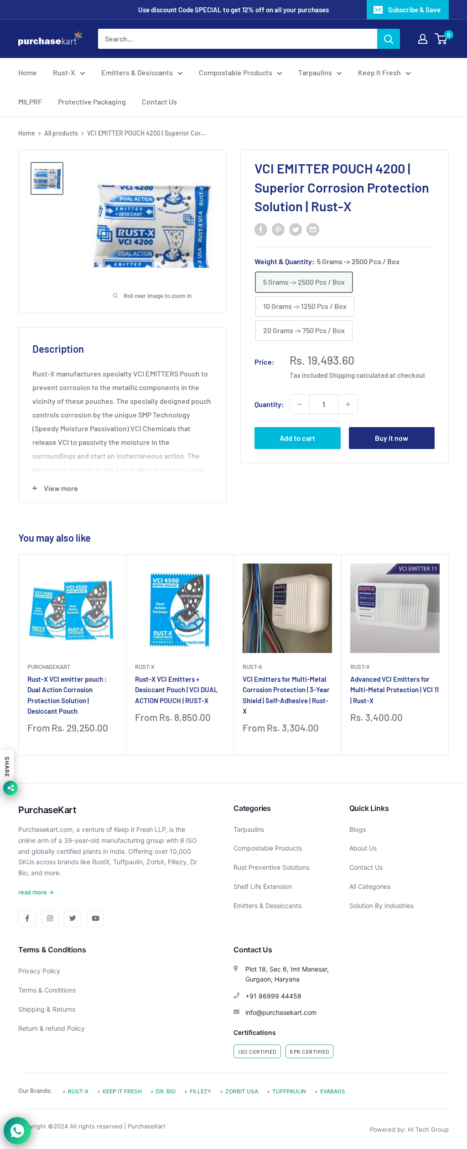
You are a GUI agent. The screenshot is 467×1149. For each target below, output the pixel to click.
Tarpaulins (315, 72)
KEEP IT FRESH (122, 1091)
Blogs (357, 829)
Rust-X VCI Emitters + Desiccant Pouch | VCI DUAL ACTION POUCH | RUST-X (176, 690)
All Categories (369, 886)
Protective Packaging (92, 101)
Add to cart (297, 437)
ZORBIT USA (241, 1091)
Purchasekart (48, 666)
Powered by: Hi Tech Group (409, 1129)
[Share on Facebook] (260, 229)
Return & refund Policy (51, 1028)
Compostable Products (235, 72)
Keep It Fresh (379, 72)
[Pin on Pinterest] (278, 229)
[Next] (449, 655)
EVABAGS (332, 1091)
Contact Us (159, 101)
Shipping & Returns (46, 1009)
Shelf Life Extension (263, 886)
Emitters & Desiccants (137, 72)
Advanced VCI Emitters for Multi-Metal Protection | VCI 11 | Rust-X (394, 690)
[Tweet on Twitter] (295, 229)
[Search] (388, 39)
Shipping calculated (358, 375)
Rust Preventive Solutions (271, 867)
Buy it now (391, 437)
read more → (36, 892)
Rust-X (64, 72)
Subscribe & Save (414, 9)
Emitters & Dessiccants (267, 905)
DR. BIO (166, 1091)
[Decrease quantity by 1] (299, 404)
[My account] (422, 39)
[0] (441, 38)
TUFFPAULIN (289, 1091)
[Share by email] (312, 229)
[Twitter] (72, 918)
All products (61, 133)
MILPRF (30, 101)
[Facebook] (27, 918)
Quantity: (269, 404)
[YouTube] (95, 918)
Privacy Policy (39, 971)
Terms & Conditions (47, 990)
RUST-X (145, 666)
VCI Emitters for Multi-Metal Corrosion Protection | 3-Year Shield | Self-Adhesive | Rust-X (286, 695)
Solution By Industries (381, 905)
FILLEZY (200, 1091)
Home (27, 72)
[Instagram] (49, 918)
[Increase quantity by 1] (348, 404)
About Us (363, 848)
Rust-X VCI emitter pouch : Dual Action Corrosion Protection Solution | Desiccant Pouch (67, 695)
